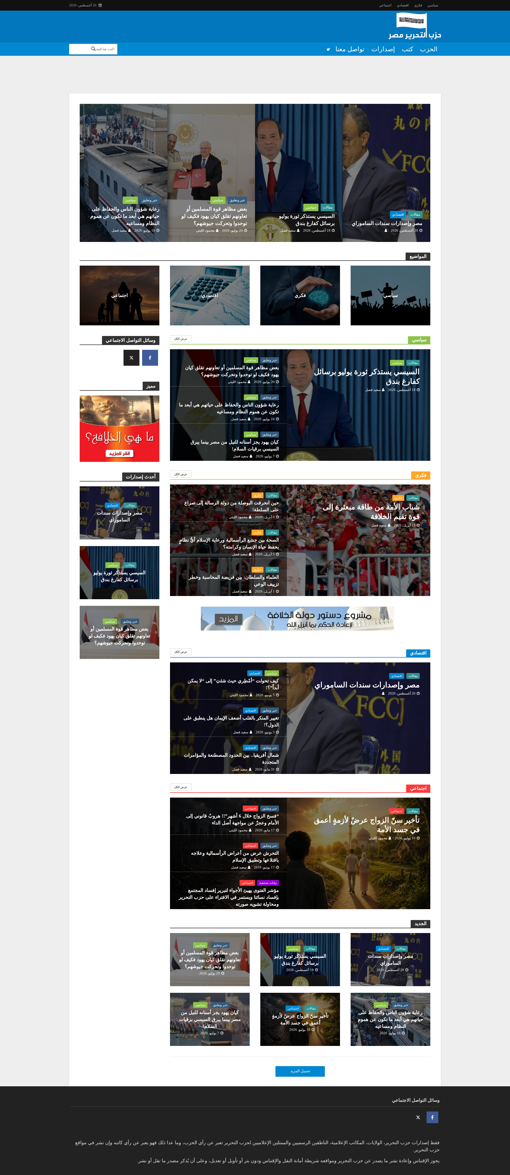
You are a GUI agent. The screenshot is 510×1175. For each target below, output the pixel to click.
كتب (407, 49)
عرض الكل (180, 338)
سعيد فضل (288, 230)
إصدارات (383, 49)
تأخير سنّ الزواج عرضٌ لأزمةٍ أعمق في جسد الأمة (367, 825)
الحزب (428, 49)
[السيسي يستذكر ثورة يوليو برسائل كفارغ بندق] (412, 79)
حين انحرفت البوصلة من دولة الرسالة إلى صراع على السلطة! (231, 506)
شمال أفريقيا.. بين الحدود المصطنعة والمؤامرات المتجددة (231, 758)
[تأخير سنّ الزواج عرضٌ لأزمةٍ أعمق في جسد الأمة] (300, 867)
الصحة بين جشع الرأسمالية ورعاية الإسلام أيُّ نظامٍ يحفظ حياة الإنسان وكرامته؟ (229, 543)
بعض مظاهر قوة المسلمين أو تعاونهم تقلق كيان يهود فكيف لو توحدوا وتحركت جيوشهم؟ (214, 216)
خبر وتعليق (237, 200)
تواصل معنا (349, 49)
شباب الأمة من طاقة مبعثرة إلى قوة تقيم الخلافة (371, 512)
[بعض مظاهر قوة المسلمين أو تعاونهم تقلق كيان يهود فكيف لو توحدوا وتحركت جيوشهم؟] (182, 173)
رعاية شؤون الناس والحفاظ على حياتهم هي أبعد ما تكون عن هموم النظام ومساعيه (124, 216)
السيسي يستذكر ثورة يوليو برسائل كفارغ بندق (347, 79)
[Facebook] (150, 358)
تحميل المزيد (300, 1071)
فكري (418, 5)
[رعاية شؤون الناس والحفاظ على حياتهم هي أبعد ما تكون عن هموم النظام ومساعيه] (94, 173)
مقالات (415, 214)
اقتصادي (403, 5)
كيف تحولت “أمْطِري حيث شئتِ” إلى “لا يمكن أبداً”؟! (233, 684)
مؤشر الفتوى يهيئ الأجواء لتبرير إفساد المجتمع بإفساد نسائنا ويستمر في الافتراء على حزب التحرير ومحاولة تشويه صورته (229, 897)
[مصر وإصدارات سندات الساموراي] (412, 67)
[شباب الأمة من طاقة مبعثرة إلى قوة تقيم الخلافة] (300, 553)
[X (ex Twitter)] (131, 358)
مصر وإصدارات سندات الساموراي (356, 67)
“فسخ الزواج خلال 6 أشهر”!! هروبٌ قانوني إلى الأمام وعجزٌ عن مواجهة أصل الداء (232, 819)
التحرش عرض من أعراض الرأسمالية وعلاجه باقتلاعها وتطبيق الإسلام (235, 856)
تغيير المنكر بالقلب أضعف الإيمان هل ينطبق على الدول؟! (231, 721)
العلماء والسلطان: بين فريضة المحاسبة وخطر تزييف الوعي (234, 580)
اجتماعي (385, 5)
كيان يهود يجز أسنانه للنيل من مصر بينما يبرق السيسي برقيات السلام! (234, 445)
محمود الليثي (205, 230)
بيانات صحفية (268, 883)
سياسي (432, 5)
